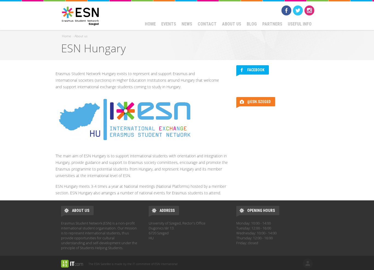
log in (308, 263)
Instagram (309, 10)
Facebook (286, 10)
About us (231, 24)
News (187, 24)
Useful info (300, 24)
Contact (207, 24)
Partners (272, 24)
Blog (252, 24)
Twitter (298, 10)
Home (150, 24)
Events (168, 24)
